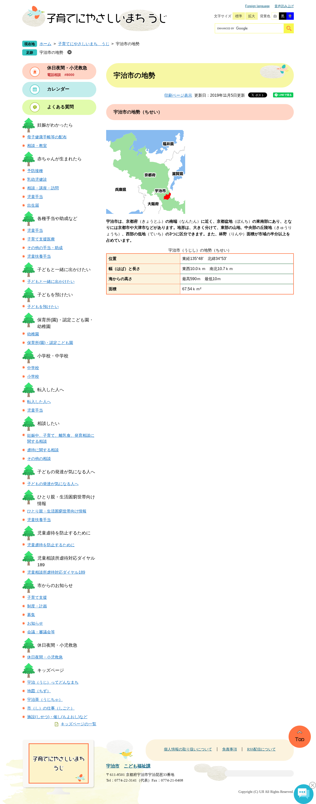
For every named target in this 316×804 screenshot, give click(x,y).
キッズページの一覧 (78, 724)
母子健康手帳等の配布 (47, 137)
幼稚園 (33, 334)
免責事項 (229, 749)
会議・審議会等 (41, 632)
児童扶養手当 (39, 256)
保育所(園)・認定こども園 (50, 343)
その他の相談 (39, 459)
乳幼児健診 (37, 179)
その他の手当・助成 (45, 248)
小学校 (33, 376)
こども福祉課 (137, 766)
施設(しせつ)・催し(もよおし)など (57, 717)
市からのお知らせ (55, 585)
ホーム (45, 44)
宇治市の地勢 (51, 52)
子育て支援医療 (41, 239)
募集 (31, 615)
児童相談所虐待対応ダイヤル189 (56, 572)
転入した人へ (50, 389)
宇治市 (112, 766)
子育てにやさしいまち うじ (83, 44)
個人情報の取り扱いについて (188, 749)
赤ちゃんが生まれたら (59, 158)
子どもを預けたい (55, 294)
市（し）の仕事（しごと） (51, 708)
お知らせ (35, 623)
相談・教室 (37, 146)
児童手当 (35, 197)
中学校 (33, 368)
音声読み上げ (284, 6)
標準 (238, 16)
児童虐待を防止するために (64, 532)
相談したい (48, 423)
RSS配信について (261, 749)
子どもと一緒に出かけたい (64, 269)
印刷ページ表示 (178, 95)
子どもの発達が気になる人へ (66, 471)
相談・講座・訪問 (43, 188)
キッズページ (50, 670)
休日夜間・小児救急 (57, 645)
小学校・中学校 (52, 355)
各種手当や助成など (57, 218)
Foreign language (257, 6)
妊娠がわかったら (55, 125)
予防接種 (35, 171)
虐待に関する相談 (43, 450)
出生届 (33, 205)
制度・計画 (37, 606)
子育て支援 (37, 597)
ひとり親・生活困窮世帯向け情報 (56, 511)
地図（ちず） (39, 691)
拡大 (251, 16)
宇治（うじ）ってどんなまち (53, 682)
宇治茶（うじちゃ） (45, 699)
